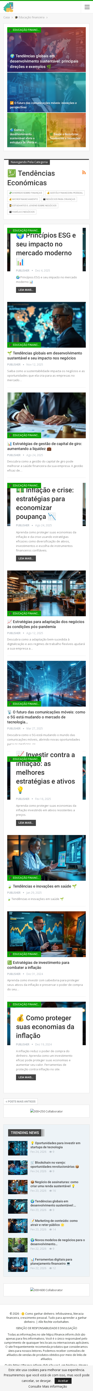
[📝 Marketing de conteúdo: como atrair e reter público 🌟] (18, 1226)
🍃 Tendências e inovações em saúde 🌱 (42, 886)
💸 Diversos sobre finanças (25, 193)
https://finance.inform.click (63, 1334)
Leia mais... (26, 289)
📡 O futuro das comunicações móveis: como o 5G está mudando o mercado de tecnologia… (46, 717)
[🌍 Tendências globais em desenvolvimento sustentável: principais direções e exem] (46, 49)
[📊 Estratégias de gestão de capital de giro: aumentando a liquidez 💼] (46, 415)
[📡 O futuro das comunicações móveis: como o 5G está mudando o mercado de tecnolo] (46, 684)
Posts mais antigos (21, 1101)
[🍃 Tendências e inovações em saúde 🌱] (46, 858)
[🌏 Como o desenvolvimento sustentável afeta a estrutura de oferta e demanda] (27, 130)
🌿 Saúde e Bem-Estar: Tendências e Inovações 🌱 (65, 138)
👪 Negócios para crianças (59, 199)
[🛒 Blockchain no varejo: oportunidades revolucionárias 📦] (18, 1167)
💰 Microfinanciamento (23, 199)
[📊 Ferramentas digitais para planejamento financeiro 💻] (18, 1264)
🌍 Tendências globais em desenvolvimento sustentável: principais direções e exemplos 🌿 (44, 61)
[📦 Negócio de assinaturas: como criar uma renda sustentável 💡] (18, 1187)
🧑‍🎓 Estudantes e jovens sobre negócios (32, 205)
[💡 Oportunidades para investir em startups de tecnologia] (18, 1148)
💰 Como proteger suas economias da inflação (45, 1027)
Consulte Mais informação (47, 1386)
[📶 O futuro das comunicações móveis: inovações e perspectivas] (46, 92)
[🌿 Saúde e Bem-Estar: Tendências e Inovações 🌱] (66, 130)
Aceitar (63, 1381)
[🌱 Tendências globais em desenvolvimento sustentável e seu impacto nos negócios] (46, 325)
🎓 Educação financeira (25, 29)
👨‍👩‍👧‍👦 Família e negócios (22, 212)
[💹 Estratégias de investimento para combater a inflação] (46, 934)
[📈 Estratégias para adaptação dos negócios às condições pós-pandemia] (46, 593)
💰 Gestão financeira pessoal (65, 193)
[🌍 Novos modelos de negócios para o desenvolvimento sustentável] (18, 1245)
